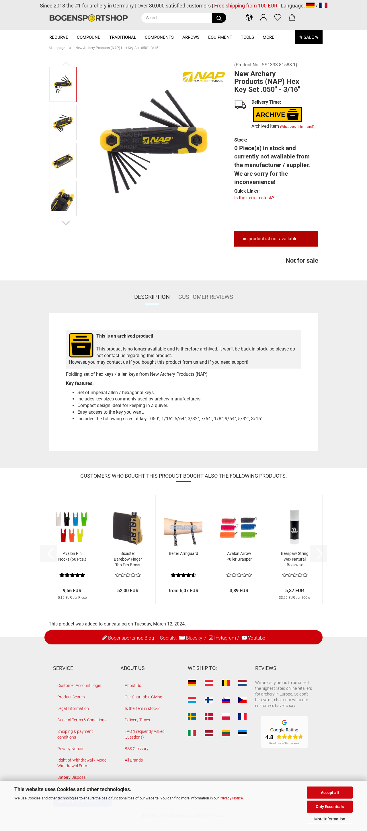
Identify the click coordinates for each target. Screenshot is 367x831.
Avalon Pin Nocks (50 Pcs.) (72, 556)
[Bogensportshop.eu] (91, 18)
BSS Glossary (137, 748)
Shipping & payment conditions (75, 734)
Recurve (58, 37)
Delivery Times (137, 720)
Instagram (225, 638)
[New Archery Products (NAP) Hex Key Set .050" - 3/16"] (154, 141)
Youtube (256, 638)
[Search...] (219, 18)
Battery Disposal (72, 777)
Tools (247, 37)
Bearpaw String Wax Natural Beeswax (295, 559)
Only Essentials (330, 806)
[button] (249, 17)
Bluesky (194, 638)
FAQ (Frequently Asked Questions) (145, 734)
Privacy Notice (231, 798)
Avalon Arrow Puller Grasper (239, 556)
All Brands (134, 760)
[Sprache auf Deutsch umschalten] (310, 6)
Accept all (330, 792)
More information (329, 819)
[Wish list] (278, 17)
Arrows (191, 37)
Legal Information (73, 708)
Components (159, 37)
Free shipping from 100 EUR (245, 6)
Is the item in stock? (254, 197)
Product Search (71, 697)
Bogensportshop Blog (131, 638)
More (268, 37)
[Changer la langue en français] (323, 6)
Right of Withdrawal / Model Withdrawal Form (82, 763)
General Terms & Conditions (81, 720)
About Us (133, 685)
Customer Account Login (79, 685)
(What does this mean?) (297, 127)
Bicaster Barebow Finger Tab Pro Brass (128, 559)
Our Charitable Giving (143, 697)
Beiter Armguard (183, 553)
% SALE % (308, 37)
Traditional (122, 37)
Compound (89, 37)
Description (152, 296)
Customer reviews (205, 296)
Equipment (220, 37)
